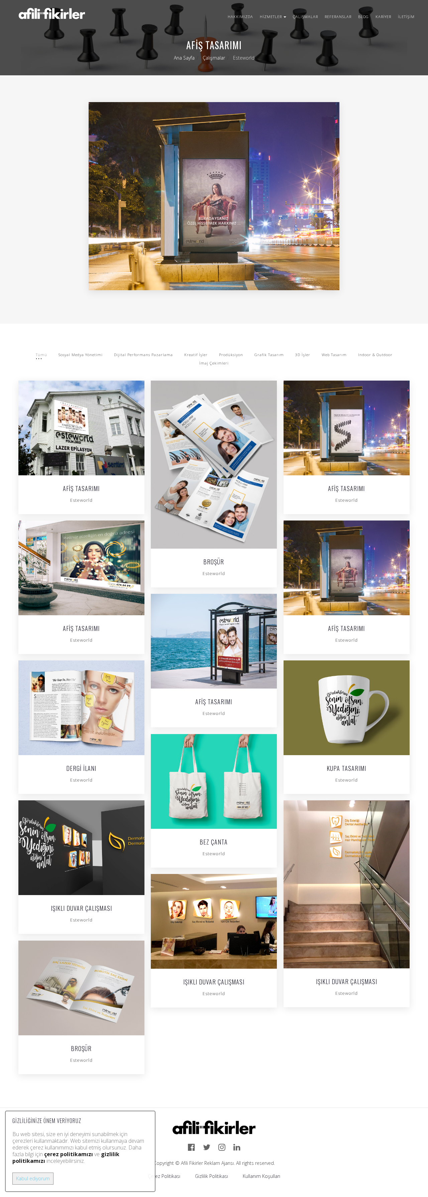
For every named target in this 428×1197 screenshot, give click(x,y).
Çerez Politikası (164, 1176)
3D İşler (302, 354)
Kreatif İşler (196, 354)
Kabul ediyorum (33, 1178)
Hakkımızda (240, 16)
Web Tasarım (334, 354)
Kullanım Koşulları (261, 1176)
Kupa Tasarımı (346, 769)
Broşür (213, 562)
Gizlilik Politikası (211, 1176)
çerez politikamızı (68, 1154)
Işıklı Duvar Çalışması (81, 908)
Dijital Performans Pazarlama (143, 354)
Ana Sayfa (184, 58)
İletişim (406, 16)
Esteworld (81, 500)
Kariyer (383, 16)
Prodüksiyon (231, 354)
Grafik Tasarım (269, 354)
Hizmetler (271, 16)
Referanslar (338, 16)
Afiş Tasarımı (81, 489)
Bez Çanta (214, 842)
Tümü (41, 354)
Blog (363, 16)
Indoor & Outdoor (375, 354)
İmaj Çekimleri (214, 363)
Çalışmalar (305, 16)
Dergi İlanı (81, 769)
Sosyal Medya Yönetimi (81, 354)
